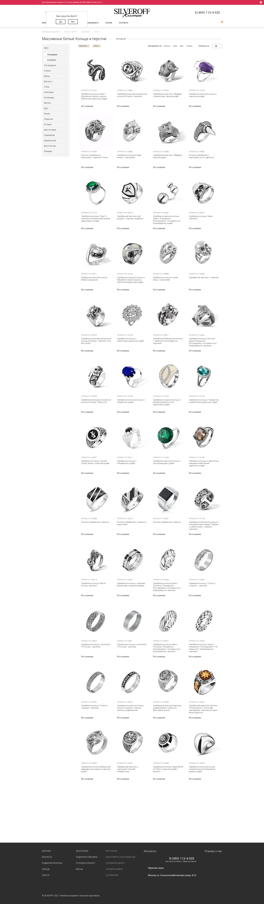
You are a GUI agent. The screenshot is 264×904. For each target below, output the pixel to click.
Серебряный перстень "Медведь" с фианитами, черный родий (167, 95)
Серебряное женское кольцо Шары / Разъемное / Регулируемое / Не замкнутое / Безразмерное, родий (167, 219)
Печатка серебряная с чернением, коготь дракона (201, 156)
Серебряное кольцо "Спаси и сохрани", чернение (94, 706)
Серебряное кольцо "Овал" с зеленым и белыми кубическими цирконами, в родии (95, 218)
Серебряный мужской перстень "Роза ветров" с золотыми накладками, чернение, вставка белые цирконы (203, 709)
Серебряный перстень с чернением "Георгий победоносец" (127, 769)
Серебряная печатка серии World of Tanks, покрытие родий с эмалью (168, 769)
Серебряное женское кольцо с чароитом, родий (203, 95)
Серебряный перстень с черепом (203, 277)
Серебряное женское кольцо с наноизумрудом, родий (167, 462)
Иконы (79, 869)
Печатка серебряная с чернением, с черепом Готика (94, 156)
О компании (112, 875)
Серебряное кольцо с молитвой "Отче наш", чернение (95, 645)
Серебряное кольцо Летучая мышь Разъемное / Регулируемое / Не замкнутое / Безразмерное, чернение (203, 342)
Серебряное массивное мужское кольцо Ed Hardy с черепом (132, 95)
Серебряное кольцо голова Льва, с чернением (165, 278)
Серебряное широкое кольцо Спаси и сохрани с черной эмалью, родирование (130, 707)
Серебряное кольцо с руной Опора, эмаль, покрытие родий (95, 462)
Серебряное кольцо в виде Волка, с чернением (129, 156)
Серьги (45, 875)
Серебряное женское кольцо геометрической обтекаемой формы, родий (202, 769)
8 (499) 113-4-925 (181, 858)
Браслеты (47, 857)
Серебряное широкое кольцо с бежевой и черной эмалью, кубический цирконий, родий (131, 279)
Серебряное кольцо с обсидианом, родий (127, 462)
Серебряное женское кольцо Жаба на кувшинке (94, 278)
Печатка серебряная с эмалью (95, 522)
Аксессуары (82, 851)
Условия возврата (115, 863)
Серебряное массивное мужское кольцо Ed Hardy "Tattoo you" (96, 401)
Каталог (46, 23)
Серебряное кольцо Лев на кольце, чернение (93, 584)
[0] (220, 23)
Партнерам (111, 851)
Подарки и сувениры (86, 857)
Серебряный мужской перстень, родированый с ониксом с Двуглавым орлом (167, 707)
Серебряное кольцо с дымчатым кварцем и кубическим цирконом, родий (203, 463)
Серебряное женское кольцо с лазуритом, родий (131, 401)
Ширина (166, 46)
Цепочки (46, 851)
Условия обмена (114, 869)
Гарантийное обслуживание (121, 857)
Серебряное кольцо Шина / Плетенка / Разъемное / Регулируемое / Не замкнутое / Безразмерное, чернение (167, 586)
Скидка (189, 46)
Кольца (46, 869)
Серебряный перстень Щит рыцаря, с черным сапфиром (130, 217)
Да (60, 21)
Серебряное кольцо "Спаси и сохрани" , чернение (202, 584)
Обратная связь (156, 868)
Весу (181, 46)
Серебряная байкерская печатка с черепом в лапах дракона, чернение (168, 340)
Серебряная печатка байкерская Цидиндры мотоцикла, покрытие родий (96, 769)
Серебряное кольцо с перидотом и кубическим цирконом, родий (204, 401)
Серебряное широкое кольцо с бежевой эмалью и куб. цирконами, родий (167, 402)
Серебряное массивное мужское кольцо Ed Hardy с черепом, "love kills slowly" (96, 340)
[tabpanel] (132, 70)
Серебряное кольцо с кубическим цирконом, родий (130, 339)
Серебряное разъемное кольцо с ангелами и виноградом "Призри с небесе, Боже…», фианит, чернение (204, 525)
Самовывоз (92, 23)
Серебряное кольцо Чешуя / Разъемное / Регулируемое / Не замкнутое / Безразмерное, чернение (203, 648)
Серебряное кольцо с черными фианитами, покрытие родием (131, 584)
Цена (175, 46)
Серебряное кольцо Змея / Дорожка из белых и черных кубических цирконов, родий (94, 96)
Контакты (123, 23)
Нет (73, 21)
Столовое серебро (85, 863)
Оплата (108, 23)
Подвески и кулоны (52, 863)
